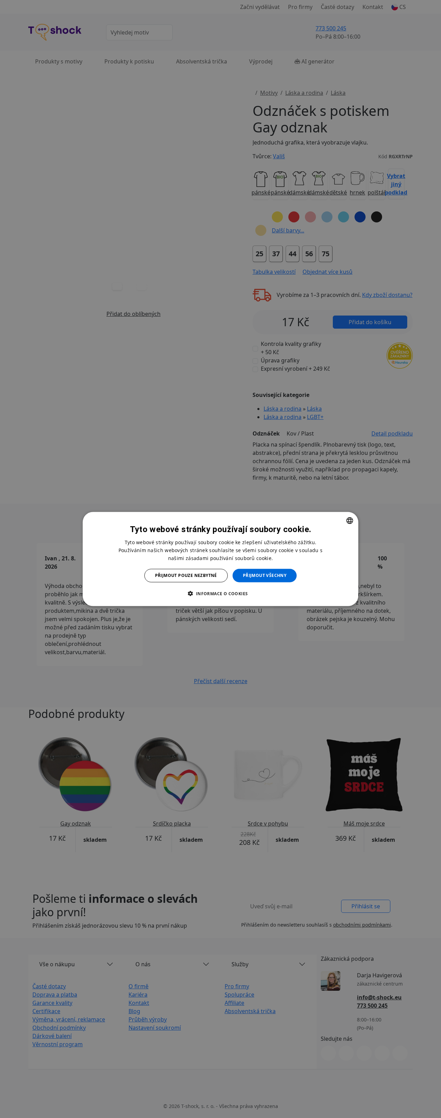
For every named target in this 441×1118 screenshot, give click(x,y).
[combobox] (349, 520)
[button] (220, 593)
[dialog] (220, 559)
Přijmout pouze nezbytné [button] (186, 575)
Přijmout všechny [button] (264, 575)
